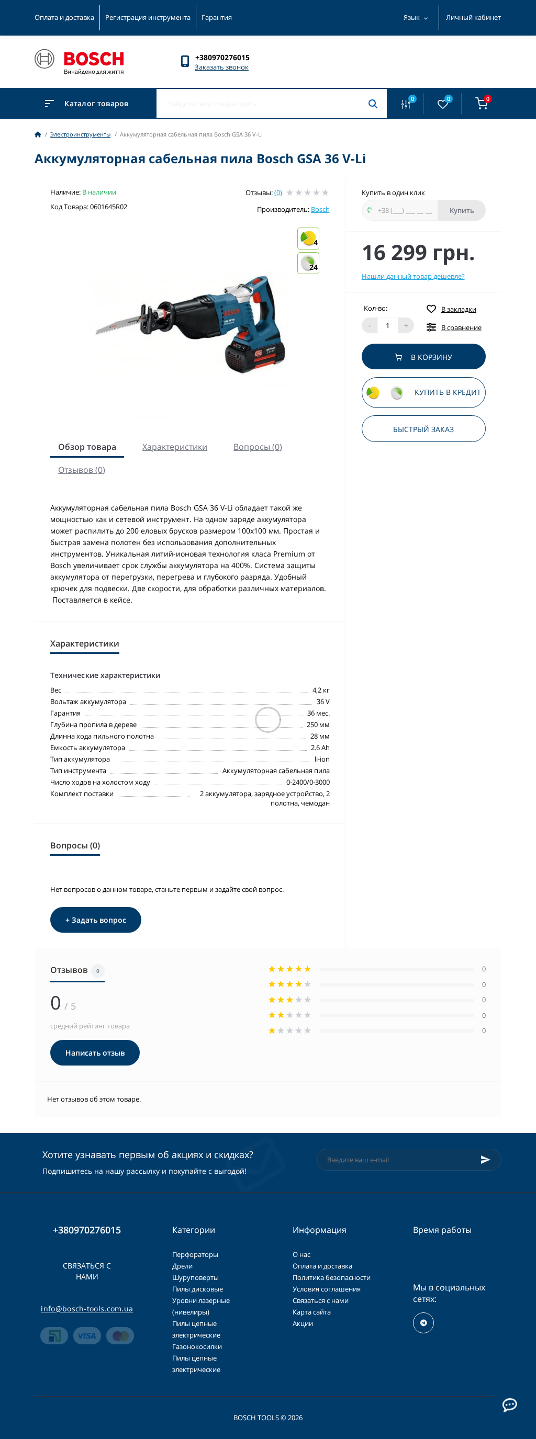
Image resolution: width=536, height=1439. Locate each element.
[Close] (391, 667)
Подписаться (268, 759)
